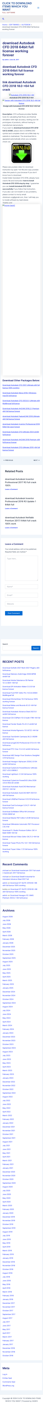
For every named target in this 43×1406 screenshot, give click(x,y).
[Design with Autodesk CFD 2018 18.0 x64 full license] (21, 102)
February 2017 (8, 1341)
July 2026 (6, 920)
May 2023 (6, 1063)
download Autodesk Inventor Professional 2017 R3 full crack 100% (20, 482)
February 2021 (8, 1164)
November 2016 (9, 1352)
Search (5, 644)
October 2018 (8, 1269)
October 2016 (8, 1356)
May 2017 (6, 1329)
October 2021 (8, 1134)
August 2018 (7, 1273)
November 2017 (9, 1307)
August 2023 (8, 1052)
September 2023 (9, 1048)
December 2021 (9, 1127)
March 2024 (7, 1025)
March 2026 (7, 935)
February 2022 (8, 1119)
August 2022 (8, 1097)
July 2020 (6, 1191)
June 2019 (7, 1239)
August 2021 (7, 1142)
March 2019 (7, 1251)
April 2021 (6, 1157)
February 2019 (8, 1254)
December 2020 (9, 1172)
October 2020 (8, 1179)
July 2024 (6, 1010)
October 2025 (8, 954)
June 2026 (7, 924)
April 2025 (7, 977)
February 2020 (8, 1209)
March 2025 (7, 980)
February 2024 (8, 1029)
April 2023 (7, 1067)
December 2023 (9, 1037)
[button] (3, 18)
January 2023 (8, 1078)
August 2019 (7, 1232)
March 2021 (7, 1160)
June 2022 (7, 1104)
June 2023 (7, 1059)
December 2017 (9, 1303)
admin (5, 883)
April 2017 (6, 1333)
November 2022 (9, 1086)
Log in (5, 1374)
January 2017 (8, 1344)
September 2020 (9, 1183)
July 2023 (6, 1055)
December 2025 (9, 947)
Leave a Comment (11, 489)
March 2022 (7, 1115)
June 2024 (7, 1014)
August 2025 (8, 962)
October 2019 (8, 1224)
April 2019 (6, 1247)
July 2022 (6, 1100)
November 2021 (9, 1131)
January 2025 (8, 988)
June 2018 (7, 1281)
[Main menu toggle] (38, 7)
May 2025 (6, 973)
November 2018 (9, 1266)
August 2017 (7, 1318)
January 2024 (8, 1033)
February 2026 (8, 939)
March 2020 (7, 1206)
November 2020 (9, 1176)
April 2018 (6, 1288)
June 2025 (7, 969)
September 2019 (9, 1228)
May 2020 (6, 1198)
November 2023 (9, 1041)
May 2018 (6, 1284)
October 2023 (8, 1044)
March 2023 (7, 1070)
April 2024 (7, 1022)
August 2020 (8, 1187)
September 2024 (9, 1003)
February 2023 (8, 1074)
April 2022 (7, 1112)
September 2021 (9, 1138)
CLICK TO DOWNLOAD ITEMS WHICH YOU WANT (17, 6)
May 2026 (6, 928)
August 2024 (8, 1007)
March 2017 (7, 1337)
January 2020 (8, 1213)
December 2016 (9, 1348)
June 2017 (7, 1326)
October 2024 (8, 999)
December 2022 (9, 1082)
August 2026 (8, 917)
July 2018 (6, 1277)
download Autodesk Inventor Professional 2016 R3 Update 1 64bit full (20, 501)
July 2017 (6, 1322)
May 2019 (6, 1243)
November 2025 (9, 950)
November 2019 (9, 1220)
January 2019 (8, 1258)
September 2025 (9, 958)
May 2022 (6, 1108)
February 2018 (8, 1296)
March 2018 (7, 1292)
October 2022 (8, 1089)
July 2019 (6, 1236)
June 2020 (7, 1194)
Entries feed (7, 1378)
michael (5, 870)
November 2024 (9, 995)
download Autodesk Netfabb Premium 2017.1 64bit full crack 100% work (20, 520)
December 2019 (9, 1217)
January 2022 (8, 1123)
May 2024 (6, 1018)
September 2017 (9, 1314)
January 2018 (8, 1299)
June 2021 (7, 1149)
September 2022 (9, 1093)
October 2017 (8, 1311)
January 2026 (8, 943)
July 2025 (6, 965)
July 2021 (6, 1146)
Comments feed (9, 1382)
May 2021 (6, 1153)
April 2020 (7, 1202)
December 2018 (9, 1262)
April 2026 (7, 932)
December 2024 (9, 992)
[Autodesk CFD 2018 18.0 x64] (21, 95)
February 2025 (8, 984)
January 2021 (8, 1168)
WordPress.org (8, 1386)
